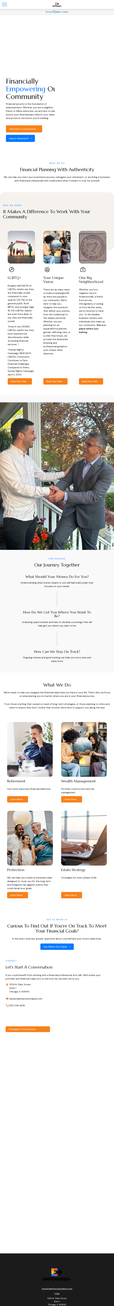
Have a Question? (19, 138)
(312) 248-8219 (17, 1005)
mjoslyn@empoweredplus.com (25, 998)
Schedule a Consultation (22, 129)
